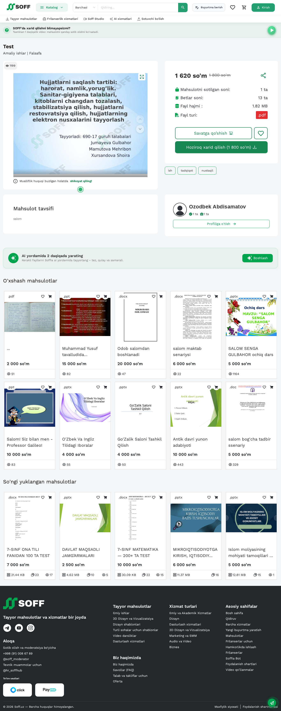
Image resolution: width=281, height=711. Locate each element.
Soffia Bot (233, 658)
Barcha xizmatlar (238, 624)
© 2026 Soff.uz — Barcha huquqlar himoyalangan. (38, 706)
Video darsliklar (124, 636)
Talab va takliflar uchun (130, 676)
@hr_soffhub (12, 670)
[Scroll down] (140, 129)
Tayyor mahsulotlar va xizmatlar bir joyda (44, 617)
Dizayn (174, 619)
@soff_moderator (16, 659)
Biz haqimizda (123, 664)
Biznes (174, 647)
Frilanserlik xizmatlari (62, 18)
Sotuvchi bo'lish (153, 18)
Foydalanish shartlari (241, 664)
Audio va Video (180, 641)
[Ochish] (80, 189)
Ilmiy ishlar (121, 613)
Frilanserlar (234, 653)
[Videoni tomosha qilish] (272, 30)
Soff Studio (96, 18)
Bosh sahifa (234, 613)
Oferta (117, 681)
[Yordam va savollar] (272, 703)
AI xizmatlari (123, 18)
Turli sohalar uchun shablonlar (135, 630)
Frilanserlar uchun (239, 641)
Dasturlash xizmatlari (129, 641)
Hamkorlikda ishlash (241, 647)
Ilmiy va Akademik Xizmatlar (190, 613)
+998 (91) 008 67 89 (18, 653)
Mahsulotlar (234, 636)
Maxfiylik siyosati (226, 706)
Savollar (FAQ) (123, 670)
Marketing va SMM (183, 636)
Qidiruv (231, 619)
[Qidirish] (183, 7)
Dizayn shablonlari (126, 624)
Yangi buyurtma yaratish (243, 630)
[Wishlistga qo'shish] (261, 133)
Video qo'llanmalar (240, 670)
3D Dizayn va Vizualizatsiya (133, 619)
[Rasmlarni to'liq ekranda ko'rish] (141, 76)
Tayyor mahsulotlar (23, 18)
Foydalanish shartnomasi (260, 706)
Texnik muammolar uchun (22, 665)
